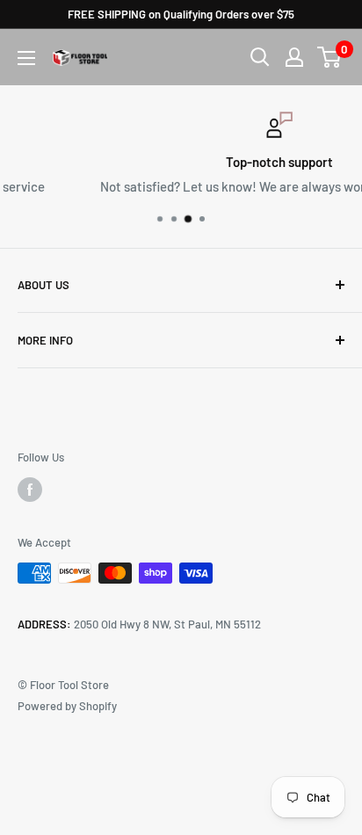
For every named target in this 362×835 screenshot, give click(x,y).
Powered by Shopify (67, 706)
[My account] (294, 57)
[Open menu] (26, 58)
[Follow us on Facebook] (30, 489)
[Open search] (260, 57)
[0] (330, 57)
